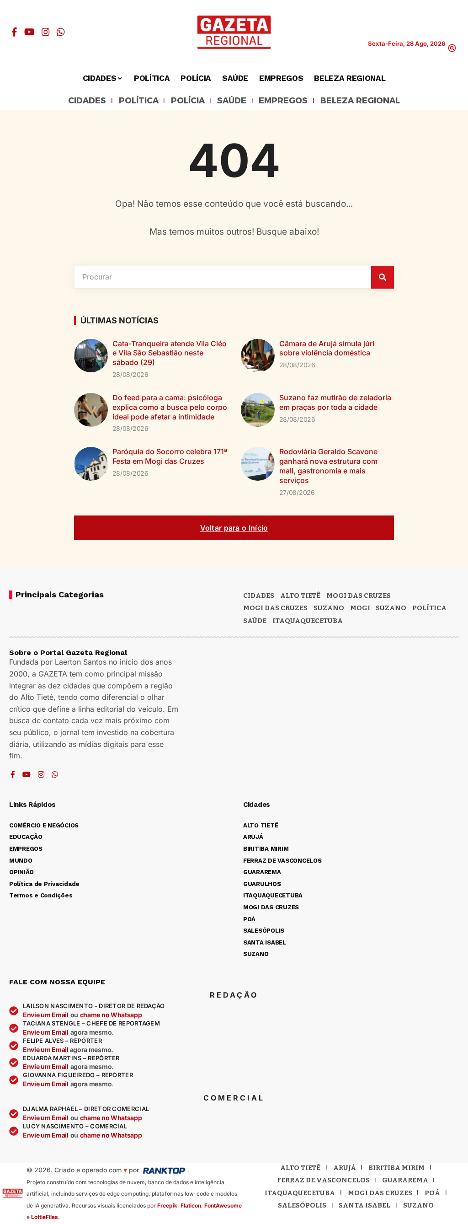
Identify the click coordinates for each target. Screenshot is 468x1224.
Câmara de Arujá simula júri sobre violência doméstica (326, 348)
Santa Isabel (364, 1205)
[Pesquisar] (382, 277)
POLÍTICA (139, 101)
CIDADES (87, 101)
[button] (452, 48)
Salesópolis (302, 1205)
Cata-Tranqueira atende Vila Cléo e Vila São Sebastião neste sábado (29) (169, 353)
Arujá (344, 1168)
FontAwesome (223, 1205)
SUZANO (391, 608)
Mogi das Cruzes (275, 608)
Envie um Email (46, 1015)
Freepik (167, 1205)
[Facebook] (14, 32)
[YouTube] (29, 32)
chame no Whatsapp (111, 1015)
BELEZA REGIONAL (360, 101)
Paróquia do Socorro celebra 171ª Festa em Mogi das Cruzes (169, 456)
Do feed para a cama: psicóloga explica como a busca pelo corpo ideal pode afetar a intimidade (169, 407)
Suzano (329, 608)
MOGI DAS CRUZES (358, 595)
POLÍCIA (188, 101)
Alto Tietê (300, 595)
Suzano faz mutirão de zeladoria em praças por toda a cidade (335, 402)
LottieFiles (44, 1216)
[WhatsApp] (60, 32)
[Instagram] (45, 32)
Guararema (405, 1180)
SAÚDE (231, 101)
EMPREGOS (283, 101)
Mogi (360, 608)
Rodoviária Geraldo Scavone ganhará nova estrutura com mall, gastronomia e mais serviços (328, 465)
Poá (432, 1193)
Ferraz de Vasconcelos (323, 1180)
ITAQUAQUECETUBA (307, 621)
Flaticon (191, 1205)
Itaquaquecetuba (300, 1193)
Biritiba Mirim (396, 1168)
